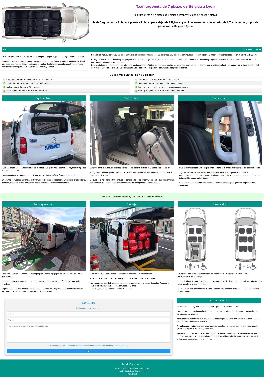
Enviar (88, 351)
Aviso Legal (132, 374)
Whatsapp (141, 91)
